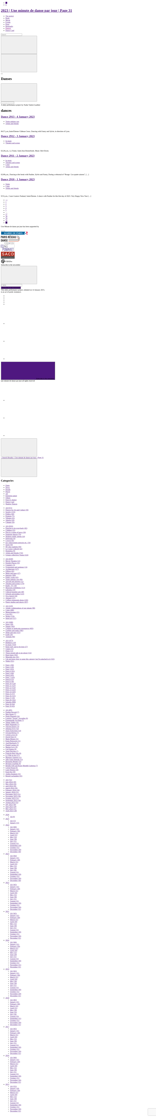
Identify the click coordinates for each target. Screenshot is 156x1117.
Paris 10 (10, 684)
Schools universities (14, 594)
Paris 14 (10, 692)
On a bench (11, 596)
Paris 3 (9, 669)
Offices (9, 571)
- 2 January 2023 (17, 155)
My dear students (13, 547)
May (13, 837)
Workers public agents (15, 536)
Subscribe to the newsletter (11, 288)
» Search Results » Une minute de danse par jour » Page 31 (22, 458)
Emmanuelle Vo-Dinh (14, 720)
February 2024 (12, 790)
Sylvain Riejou (12, 733)
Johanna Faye (12, 729)
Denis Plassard (12, 716)
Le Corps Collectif (13, 549)
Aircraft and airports (14, 582)
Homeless (10, 551)
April (13, 835)
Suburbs (10, 702)
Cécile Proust (11, 768)
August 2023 (11, 802)
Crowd (9, 541)
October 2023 (12, 798)
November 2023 (13, 796)
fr (6, 5)
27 (6, 214)
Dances (8, 28)
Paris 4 (10, 671)
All (8, 508)
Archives (8, 302)
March (14, 833)
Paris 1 (9, 665)
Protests (10, 516)
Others (7, 498)
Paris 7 (10, 677)
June (13, 839)
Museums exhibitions (15, 588)
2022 (7, 883)
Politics (9, 514)
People (7, 490)
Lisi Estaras (10, 749)
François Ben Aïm (13, 753)
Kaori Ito (10, 772)
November (15, 850)
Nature (10, 626)
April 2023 (11, 811)
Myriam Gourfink (13, 764)
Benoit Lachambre (13, 776)
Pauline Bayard (12, 712)
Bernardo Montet (13, 762)
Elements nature (11, 496)
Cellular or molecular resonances (19, 628)
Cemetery (10, 565)
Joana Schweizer (13, 731)
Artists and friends (12, 124)
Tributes (10, 518)
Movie (7, 20)
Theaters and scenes (12, 143)
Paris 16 (10, 696)
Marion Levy (11, 747)
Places (7, 492)
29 (6, 218)
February (15, 831)
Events (7, 22)
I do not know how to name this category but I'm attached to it (29, 659)
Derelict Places (12, 563)
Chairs (9, 649)
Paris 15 (10, 694)
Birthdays (10, 643)
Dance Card (9, 30)
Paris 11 (10, 686)
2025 (7, 819)
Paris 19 (10, 706)
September (15, 845)
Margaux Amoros (13, 757)
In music (8, 141)
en (6, 3)
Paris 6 (9, 675)
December (15, 852)
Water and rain (12, 633)
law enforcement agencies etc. (17, 543)
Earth (9, 635)
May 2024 (10, 784)
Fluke (9, 651)
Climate (10, 522)
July (13, 841)
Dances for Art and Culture (16, 510)
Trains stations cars (12, 121)
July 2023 (10, 805)
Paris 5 (9, 673)
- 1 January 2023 (18, 179)
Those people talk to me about (18, 653)
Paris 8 (9, 679)
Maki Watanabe (12, 724)
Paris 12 (10, 688)
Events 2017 (10, 298)
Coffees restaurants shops (16, 600)
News (7, 488)
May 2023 (10, 809)
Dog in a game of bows (15, 532)
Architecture (12, 569)
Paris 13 (10, 690)
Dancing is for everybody (16, 528)
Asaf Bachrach (12, 743)
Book (7, 18)
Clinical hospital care (14, 592)
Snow (9, 624)
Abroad (10, 598)
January (14, 823)
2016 (7, 1055)
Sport (9, 545)
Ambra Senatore (13, 774)
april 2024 (10, 786)
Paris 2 (9, 667)
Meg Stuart (10, 714)
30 (6, 221)
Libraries (10, 590)
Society (10, 512)
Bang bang (11, 655)
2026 (7, 815)
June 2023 (10, 807)
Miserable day (12, 657)
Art (6, 494)
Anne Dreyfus (11, 751)
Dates (7, 485)
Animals (10, 637)
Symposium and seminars (16, 567)
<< (6, 200)
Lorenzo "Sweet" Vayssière (16, 718)
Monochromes (12, 612)
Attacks (9, 520)
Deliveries (10, 539)
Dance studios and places (16, 602)
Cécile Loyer (11, 735)
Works (10, 616)
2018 (7, 998)
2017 (7, 1027)
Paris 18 (10, 704)
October (14, 848)
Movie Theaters (12, 561)
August (14, 843)
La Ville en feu (12, 755)
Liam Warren (11, 770)
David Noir (10, 737)
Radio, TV (11, 586)
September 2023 (13, 800)
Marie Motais (12, 739)
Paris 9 (9, 681)
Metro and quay (12, 573)
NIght (7, 184)
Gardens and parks (14, 630)
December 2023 (12, 794)
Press (7, 24)
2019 (7, 969)
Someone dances (13, 534)
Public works (11, 577)
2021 (7, 911)
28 (6, 216)
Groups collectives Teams (16, 555)
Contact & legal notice (13, 304)
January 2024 (12, 792)
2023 (7, 854)
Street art (10, 618)
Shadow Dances (11, 504)
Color (7, 165)
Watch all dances (7, 103)
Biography (9, 26)
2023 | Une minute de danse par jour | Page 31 (36, 10)
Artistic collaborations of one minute (20, 608)
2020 (7, 940)
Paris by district (11, 500)
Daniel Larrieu (12, 745)
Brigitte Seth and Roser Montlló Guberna (21, 766)
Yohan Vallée (12, 722)
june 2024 (10, 782)
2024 (7, 825)
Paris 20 (10, 700)
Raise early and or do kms (16, 647)
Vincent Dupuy (12, 727)
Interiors (10, 575)
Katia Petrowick (12, 741)
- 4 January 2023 (18, 116)
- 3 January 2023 (18, 136)
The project (9, 16)
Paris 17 (10, 698)
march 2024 (11, 788)
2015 (7, 1084)
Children (10, 530)
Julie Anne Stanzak (14, 759)
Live (8, 614)
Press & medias (11, 300)
